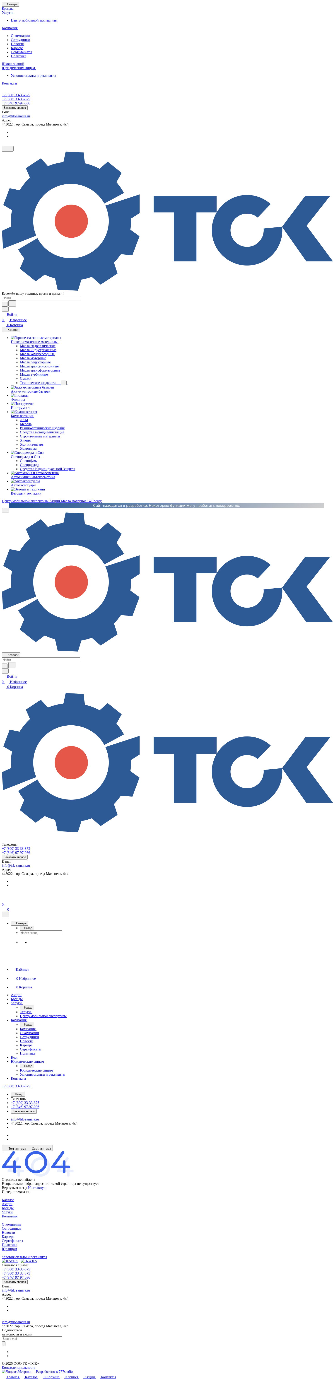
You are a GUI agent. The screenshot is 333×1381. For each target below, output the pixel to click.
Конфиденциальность (18, 1367)
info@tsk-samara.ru (16, 116)
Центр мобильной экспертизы (34, 20)
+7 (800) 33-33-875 (16, 95)
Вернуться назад (14, 1188)
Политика (18, 56)
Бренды (8, 1208)
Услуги (7, 1212)
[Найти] (12, 303)
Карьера (17, 48)
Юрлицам (9, 1249)
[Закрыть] (5, 914)
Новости (17, 44)
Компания (9, 1216)
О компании (20, 36)
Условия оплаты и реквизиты (33, 75)
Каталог (8, 1200)
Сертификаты (21, 52)
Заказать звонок (15, 107)
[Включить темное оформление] (8, 149)
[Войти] (4, 899)
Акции (7, 1204)
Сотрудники (20, 40)
